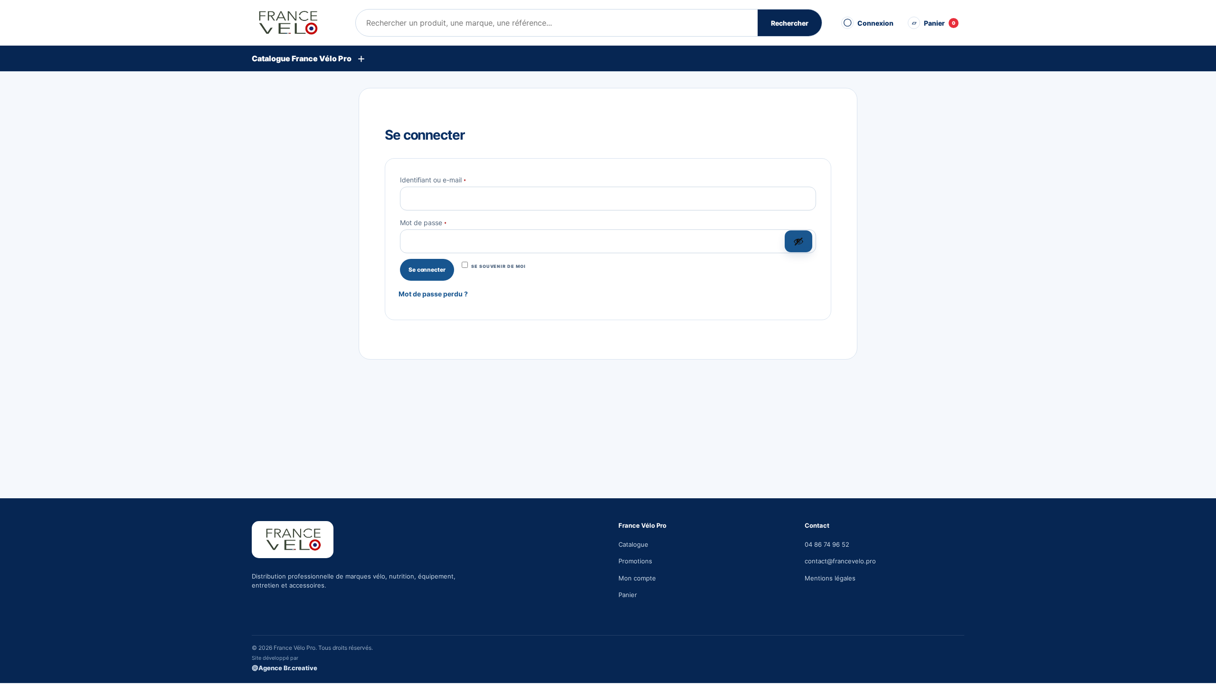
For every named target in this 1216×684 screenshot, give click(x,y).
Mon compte (637, 578)
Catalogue (633, 544)
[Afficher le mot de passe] (798, 241)
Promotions (635, 561)
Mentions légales (830, 578)
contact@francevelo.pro (840, 561)
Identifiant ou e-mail (450, 179)
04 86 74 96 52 (827, 544)
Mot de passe (440, 222)
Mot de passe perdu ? (433, 294)
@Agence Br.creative (284, 668)
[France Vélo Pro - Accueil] (297, 23)
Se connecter (427, 269)
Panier (627, 594)
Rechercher (789, 23)
